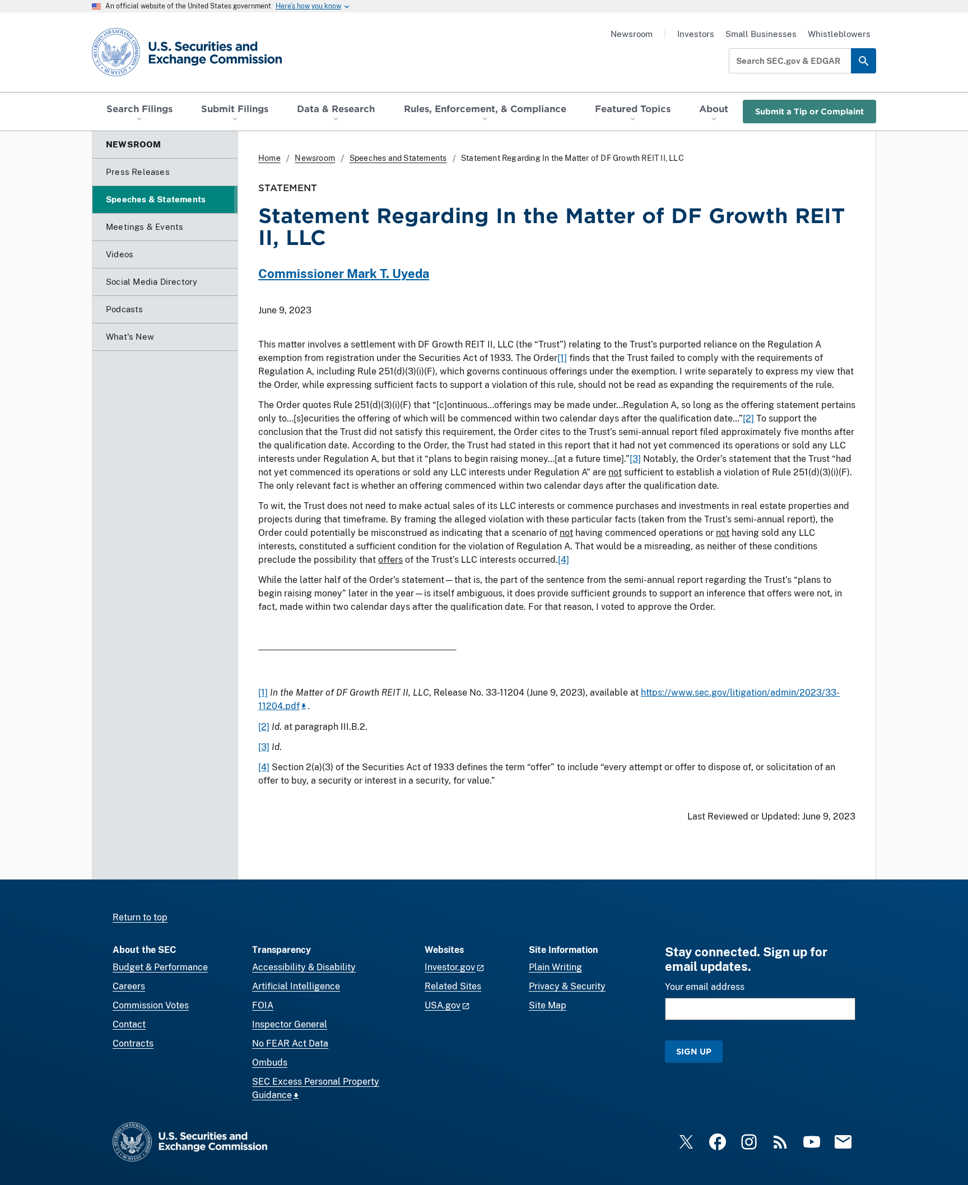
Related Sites (453, 986)
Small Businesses (761, 34)
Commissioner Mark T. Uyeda (343, 273)
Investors (695, 34)
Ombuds (269, 1062)
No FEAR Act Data (290, 1043)
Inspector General (289, 1024)
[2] (748, 418)
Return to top (140, 917)
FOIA (262, 1005)
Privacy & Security (567, 986)
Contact (129, 1024)
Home (269, 158)
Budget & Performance (160, 967)
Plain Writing (555, 967)
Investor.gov (450, 967)
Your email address (704, 987)
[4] (563, 559)
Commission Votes (151, 1005)
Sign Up (693, 1051)
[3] (635, 458)
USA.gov (442, 1005)
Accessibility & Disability (304, 967)
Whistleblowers (839, 34)
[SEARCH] (863, 60)
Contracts (133, 1043)
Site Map (547, 1005)
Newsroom (632, 34)
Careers (129, 986)
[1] (562, 358)
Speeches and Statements (398, 158)
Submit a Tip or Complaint (809, 111)
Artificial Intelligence (296, 986)
